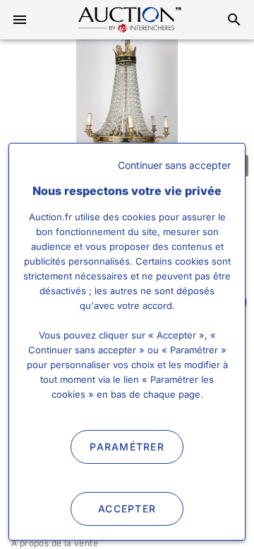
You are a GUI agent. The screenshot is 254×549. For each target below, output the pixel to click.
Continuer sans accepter (174, 165)
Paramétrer (127, 447)
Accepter (127, 509)
